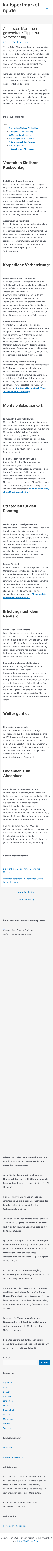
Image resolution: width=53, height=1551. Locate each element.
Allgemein (7, 1383)
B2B (5, 1387)
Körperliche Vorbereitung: (22, 131)
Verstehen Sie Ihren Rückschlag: (24, 128)
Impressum (8, 1447)
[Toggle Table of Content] (5, 124)
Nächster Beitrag (26, 899)
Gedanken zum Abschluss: (22, 149)
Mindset (7, 1423)
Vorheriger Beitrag (26, 892)
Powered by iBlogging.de (14, 1526)
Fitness (7, 42)
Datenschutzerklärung (13, 1457)
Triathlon (7, 1428)
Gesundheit (8, 1410)
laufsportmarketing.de (21, 7)
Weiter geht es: (17, 145)
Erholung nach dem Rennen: (23, 142)
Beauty (6, 1392)
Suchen (6, 1357)
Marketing (8, 1419)
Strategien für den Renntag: (23, 138)
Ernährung (8, 1401)
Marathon (7, 1414)
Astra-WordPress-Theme (28, 1541)
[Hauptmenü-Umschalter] (47, 8)
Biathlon (7, 1396)
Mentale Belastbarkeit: (21, 135)
